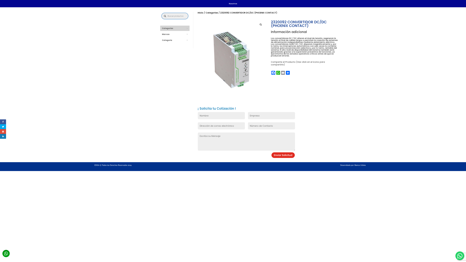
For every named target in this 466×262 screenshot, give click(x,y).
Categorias (212, 12)
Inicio (200, 12)
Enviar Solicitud (283, 155)
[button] (261, 24)
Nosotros (233, 4)
